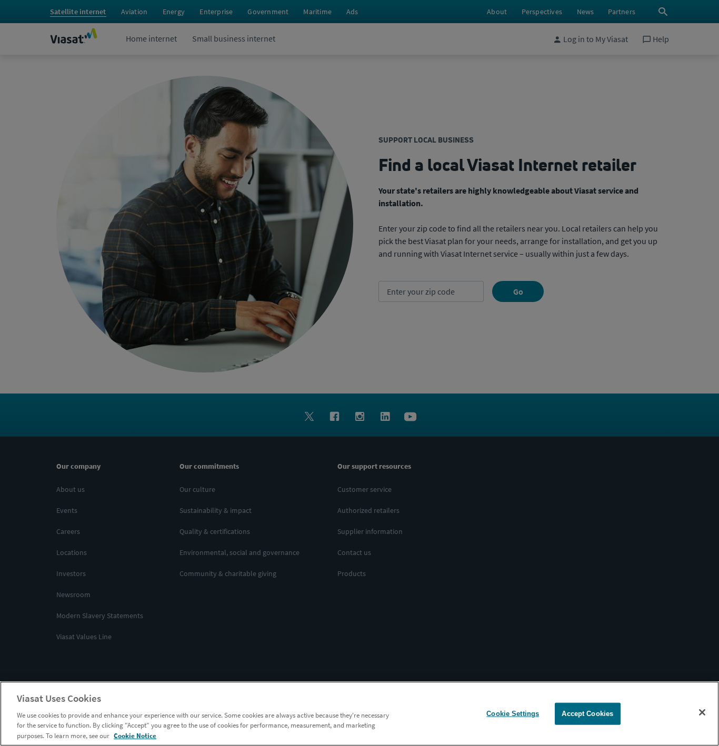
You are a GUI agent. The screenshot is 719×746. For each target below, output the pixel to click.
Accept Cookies (587, 714)
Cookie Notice (135, 735)
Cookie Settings (512, 714)
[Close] (702, 712)
